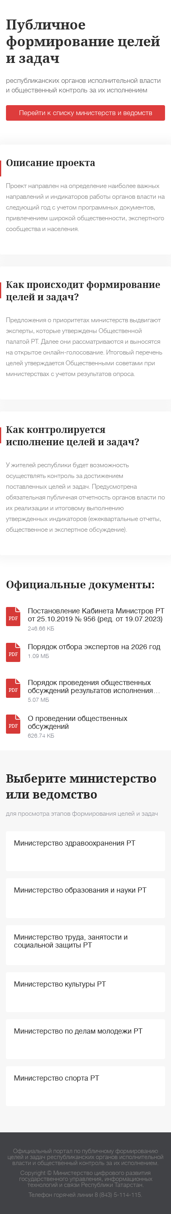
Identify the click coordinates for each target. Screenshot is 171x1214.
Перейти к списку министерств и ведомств (85, 113)
